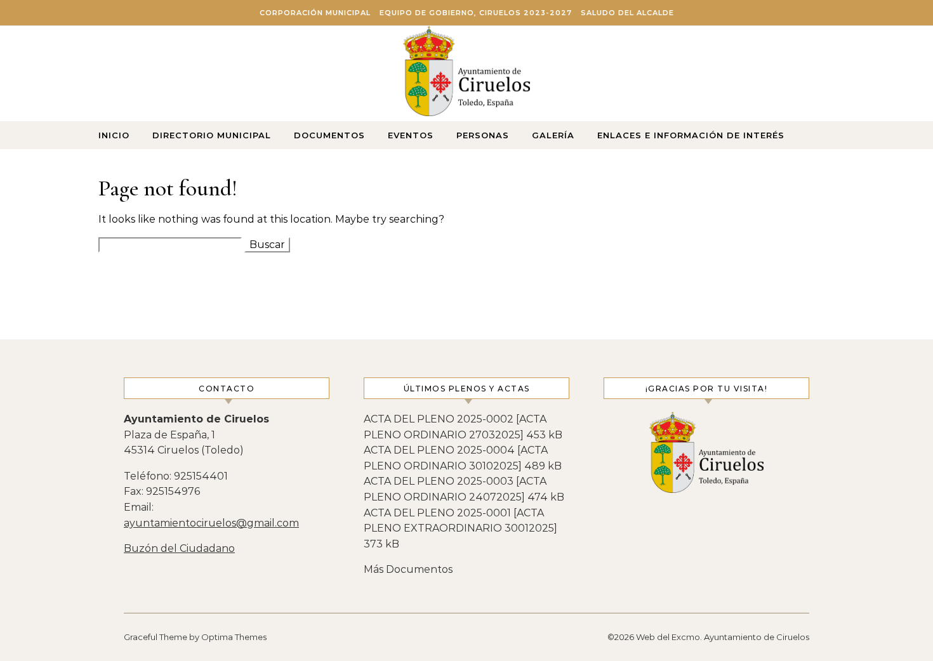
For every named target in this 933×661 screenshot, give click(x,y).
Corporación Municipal (315, 12)
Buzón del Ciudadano (179, 548)
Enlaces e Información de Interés (690, 135)
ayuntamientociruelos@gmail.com (211, 523)
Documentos (329, 135)
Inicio (113, 135)
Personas (482, 135)
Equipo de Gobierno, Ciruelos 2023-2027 (476, 12)
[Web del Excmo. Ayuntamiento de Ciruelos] (466, 74)
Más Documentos (408, 569)
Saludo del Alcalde (627, 12)
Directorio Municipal (211, 135)
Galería (553, 135)
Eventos (410, 135)
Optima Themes (234, 637)
